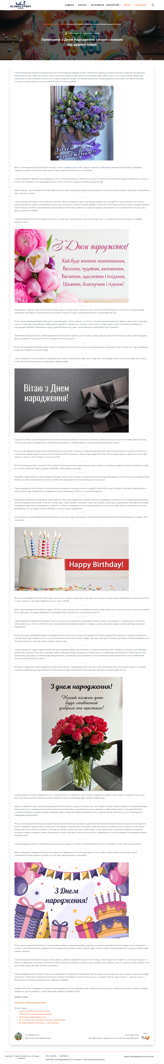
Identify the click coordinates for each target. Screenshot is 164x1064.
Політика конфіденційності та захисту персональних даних (75, 1060)
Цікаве (127, 5)
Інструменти (97, 5)
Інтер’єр (82, 5)
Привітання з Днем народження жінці (30, 1002)
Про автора (51, 1056)
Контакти (63, 1056)
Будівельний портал (51, 24)
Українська (140, 5)
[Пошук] (153, 5)
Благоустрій (112, 5)
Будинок (69, 5)
